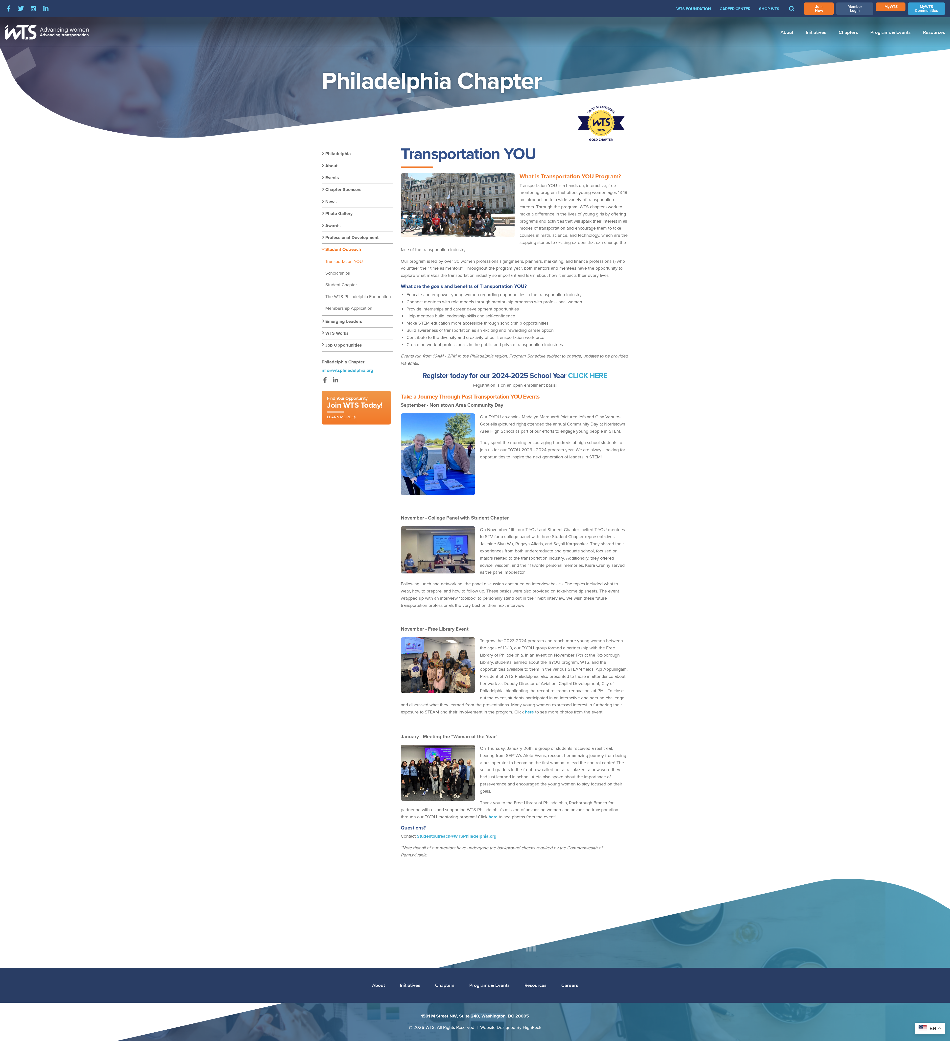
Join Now (819, 8)
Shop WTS (769, 9)
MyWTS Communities (926, 8)
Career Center (735, 9)
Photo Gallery (339, 213)
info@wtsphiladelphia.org (347, 370)
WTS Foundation (693, 9)
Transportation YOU (344, 261)
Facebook (8, 8)
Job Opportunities (343, 345)
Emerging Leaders (343, 321)
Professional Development (352, 237)
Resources (934, 32)
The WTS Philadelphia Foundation (358, 296)
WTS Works (337, 333)
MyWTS (891, 6)
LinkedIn (45, 8)
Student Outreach (343, 249)
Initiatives (816, 32)
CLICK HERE (587, 375)
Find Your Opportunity (355, 407)
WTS (47, 32)
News (331, 201)
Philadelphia (338, 153)
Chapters (848, 32)
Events (332, 177)
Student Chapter (341, 285)
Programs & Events (890, 32)
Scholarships (337, 273)
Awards (333, 225)
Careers (569, 985)
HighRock (532, 1027)
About (787, 32)
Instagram (33, 8)
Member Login (855, 8)
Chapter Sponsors (343, 189)
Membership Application (348, 308)
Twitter (21, 8)
